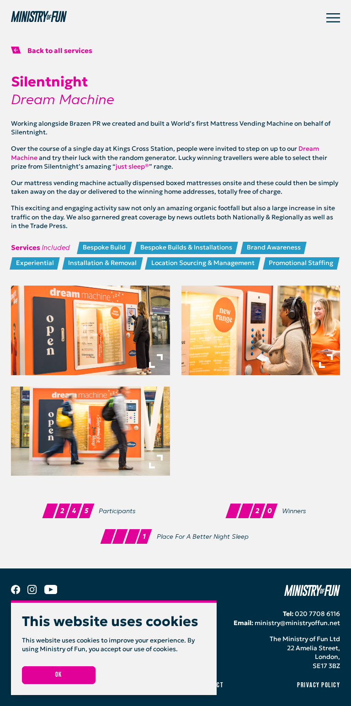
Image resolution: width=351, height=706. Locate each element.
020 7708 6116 (317, 614)
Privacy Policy (318, 685)
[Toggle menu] (333, 17)
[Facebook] (15, 592)
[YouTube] (51, 592)
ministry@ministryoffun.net (297, 623)
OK (58, 674)
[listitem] (90, 330)
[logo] (168, 18)
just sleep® (132, 166)
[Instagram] (32, 592)
